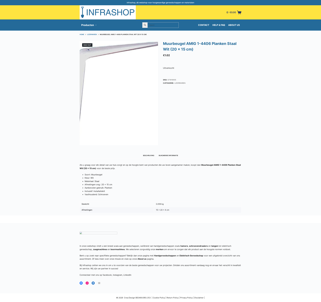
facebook (107, 275)
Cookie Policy (159, 297)
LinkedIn (127, 275)
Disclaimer (199, 297)
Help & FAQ (218, 25)
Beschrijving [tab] (148, 155)
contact (203, 25)
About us (234, 25)
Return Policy (173, 297)
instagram (117, 275)
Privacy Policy (186, 297)
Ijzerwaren (180, 83)
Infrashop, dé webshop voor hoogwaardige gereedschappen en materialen (160, 2)
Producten (87, 25)
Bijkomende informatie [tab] (168, 155)
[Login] (227, 12)
